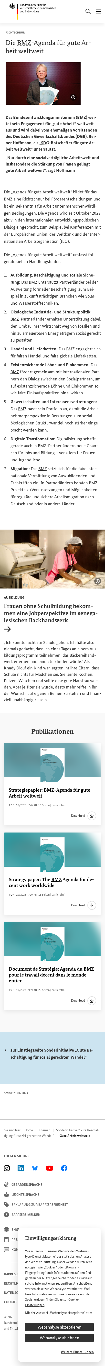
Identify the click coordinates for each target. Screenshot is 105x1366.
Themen (44, 1130)
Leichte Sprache (25, 1195)
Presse (17, 1240)
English (18, 1230)
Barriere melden (26, 1215)
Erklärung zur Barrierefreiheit (39, 1205)
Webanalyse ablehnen (59, 1338)
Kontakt (19, 1250)
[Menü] (98, 11)
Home (28, 1130)
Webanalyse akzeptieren (60, 1327)
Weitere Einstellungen (77, 1352)
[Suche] (88, 11)
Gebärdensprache (26, 1185)
